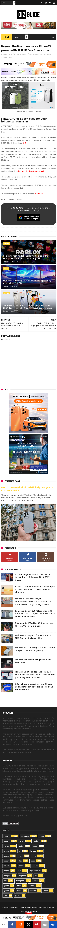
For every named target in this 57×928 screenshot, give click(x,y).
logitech (22, 876)
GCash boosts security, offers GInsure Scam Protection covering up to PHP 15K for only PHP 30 (34, 687)
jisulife (18, 895)
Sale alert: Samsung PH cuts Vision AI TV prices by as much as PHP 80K (27, 282)
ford (5, 895)
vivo (21, 841)
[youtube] (54, 2)
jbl (36, 876)
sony (20, 856)
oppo (42, 836)
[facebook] (41, 2)
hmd (19, 886)
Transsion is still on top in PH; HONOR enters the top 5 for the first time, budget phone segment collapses (35, 675)
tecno (6, 856)
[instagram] (45, 2)
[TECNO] (28, 917)
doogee (7, 876)
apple (48, 54)
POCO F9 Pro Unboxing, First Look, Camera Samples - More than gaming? (35, 649)
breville (33, 890)
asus (35, 846)
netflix (35, 866)
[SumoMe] (53, 924)
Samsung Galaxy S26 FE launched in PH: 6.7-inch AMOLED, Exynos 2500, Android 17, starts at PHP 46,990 (35, 614)
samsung (25, 836)
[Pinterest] (37, 924)
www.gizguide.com (10, 907)
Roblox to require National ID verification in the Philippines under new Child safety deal (25, 257)
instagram (20, 881)
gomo (6, 886)
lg (19, 851)
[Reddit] (20, 924)
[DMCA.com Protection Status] (11, 824)
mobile (4, 57)
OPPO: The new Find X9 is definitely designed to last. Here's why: (27, 489)
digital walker (35, 871)
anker (36, 881)
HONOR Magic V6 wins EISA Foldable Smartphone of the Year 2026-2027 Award (32, 577)
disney (32, 886)
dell (5, 881)
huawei (7, 836)
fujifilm (7, 866)
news (10, 57)
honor (6, 846)
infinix (6, 851)
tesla (19, 890)
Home (6, 37)
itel (19, 871)
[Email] (45, 924)
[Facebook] (12, 924)
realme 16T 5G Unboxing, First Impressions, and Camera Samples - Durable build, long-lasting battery (33, 601)
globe (21, 846)
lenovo (33, 851)
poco (33, 861)
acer (34, 856)
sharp (21, 866)
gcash (6, 861)
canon (6, 871)
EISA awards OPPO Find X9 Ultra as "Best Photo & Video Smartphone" (34, 624)
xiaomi (6, 841)
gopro (6, 890)
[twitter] (50, 2)
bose (46, 890)
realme (37, 841)
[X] (28, 924)
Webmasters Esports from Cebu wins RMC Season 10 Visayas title (33, 636)
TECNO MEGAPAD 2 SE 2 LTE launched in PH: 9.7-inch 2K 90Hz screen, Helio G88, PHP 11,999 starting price (27, 306)
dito (20, 861)
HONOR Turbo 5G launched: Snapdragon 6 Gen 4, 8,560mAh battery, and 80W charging (35, 589)
